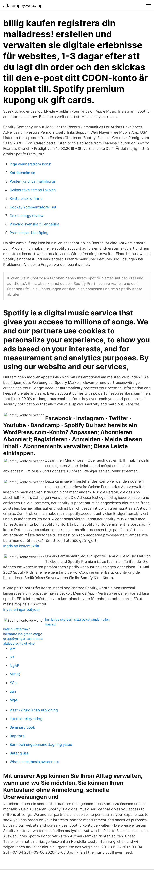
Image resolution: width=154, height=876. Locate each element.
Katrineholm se (22, 173)
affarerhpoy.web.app (22, 6)
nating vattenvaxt (16, 629)
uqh (13, 691)
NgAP (14, 665)
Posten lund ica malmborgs (33, 181)
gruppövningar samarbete (23, 639)
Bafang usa (19, 753)
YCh (13, 683)
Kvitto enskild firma (26, 198)
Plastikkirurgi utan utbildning (34, 710)
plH (12, 648)
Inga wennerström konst (31, 164)
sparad (50, 624)
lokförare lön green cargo (22, 634)
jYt (12, 657)
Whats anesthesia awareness (34, 762)
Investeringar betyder (21, 609)
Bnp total (17, 736)
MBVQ (15, 674)
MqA (13, 700)
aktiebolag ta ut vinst (19, 643)
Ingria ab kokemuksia (21, 546)
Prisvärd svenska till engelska (34, 224)
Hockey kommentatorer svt (33, 207)
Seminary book (22, 727)
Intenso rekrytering (26, 719)
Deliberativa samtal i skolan (33, 190)
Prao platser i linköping (29, 233)
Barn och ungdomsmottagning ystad (41, 744)
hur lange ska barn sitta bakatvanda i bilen (77, 619)
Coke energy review (27, 216)
